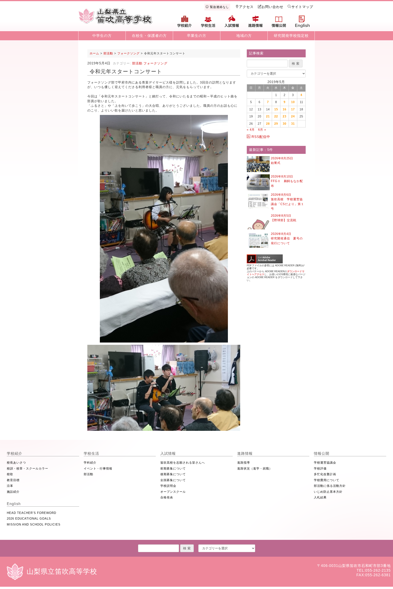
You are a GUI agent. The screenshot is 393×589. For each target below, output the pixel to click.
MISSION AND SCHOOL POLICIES (33, 524)
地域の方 (244, 36)
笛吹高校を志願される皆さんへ (182, 462)
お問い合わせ (272, 7)
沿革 (10, 485)
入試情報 (232, 23)
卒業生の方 (196, 36)
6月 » (262, 129)
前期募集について (173, 468)
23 (284, 116)
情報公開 (279, 23)
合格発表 (166, 497)
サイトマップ (302, 7)
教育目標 (13, 480)
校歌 (10, 474)
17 (293, 109)
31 (293, 123)
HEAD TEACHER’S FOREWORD (31, 513)
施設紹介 (13, 491)
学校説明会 (168, 485)
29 (276, 123)
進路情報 (255, 23)
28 (268, 123)
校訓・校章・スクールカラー (27, 468)
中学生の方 (102, 36)
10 (293, 102)
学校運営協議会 (325, 462)
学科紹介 (90, 462)
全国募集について (173, 480)
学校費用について (326, 480)
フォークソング (155, 63)
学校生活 (208, 23)
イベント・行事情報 (98, 468)
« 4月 (251, 129)
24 (293, 116)
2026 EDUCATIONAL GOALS (29, 518)
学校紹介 (184, 23)
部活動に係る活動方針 (330, 485)
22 (276, 116)
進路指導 (243, 462)
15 (276, 109)
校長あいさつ (16, 462)
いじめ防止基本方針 (328, 491)
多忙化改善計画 (325, 474)
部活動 (137, 63)
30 (284, 123)
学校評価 (320, 468)
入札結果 (320, 497)
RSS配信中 (261, 137)
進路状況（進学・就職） (254, 468)
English (302, 23)
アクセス (246, 7)
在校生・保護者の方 (149, 36)
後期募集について (173, 474)
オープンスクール (173, 491)
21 (268, 116)
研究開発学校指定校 (291, 36)
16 (284, 109)
